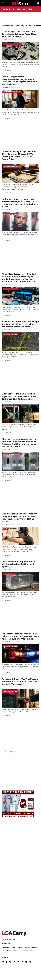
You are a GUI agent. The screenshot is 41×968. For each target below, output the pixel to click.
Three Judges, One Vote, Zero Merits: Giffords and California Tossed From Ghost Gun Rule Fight (19, 34)
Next (12, 751)
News (5, 529)
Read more (8, 70)
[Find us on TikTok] (22, 961)
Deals (9, 951)
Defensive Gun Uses (10, 214)
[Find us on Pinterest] (26, 962)
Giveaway (16, 951)
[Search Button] (38, 3)
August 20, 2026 (16, 402)
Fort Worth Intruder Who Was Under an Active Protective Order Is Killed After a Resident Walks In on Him (20, 681)
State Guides (6, 947)
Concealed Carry (9, 574)
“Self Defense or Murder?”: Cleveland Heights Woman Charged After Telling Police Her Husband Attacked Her (20, 636)
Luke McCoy (6, 39)
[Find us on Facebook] (6, 962)
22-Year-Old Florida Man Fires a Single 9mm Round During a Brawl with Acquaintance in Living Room (20, 324)
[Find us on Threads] (30, 961)
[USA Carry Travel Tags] (18, 804)
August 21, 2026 (16, 210)
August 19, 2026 (16, 569)
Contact (32, 951)
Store (3, 951)
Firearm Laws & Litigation (12, 44)
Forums (27, 947)
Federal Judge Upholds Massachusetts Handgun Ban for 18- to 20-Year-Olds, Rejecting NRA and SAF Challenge (19, 80)
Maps (13, 947)
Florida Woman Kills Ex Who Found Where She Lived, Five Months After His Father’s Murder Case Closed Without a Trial (20, 203)
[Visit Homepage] (20, 3)
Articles (20, 947)
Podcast (34, 947)
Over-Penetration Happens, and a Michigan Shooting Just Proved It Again (18, 564)
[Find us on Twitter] (14, 961)
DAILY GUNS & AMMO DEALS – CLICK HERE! (17, 9)
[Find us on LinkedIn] (18, 962)
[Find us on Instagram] (10, 962)
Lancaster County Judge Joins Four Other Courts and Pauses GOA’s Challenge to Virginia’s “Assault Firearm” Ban (19, 155)
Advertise (25, 951)
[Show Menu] (3, 3)
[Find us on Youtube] (3, 962)
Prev (5, 751)
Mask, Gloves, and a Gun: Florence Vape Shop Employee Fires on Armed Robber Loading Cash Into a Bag (19, 396)
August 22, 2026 (16, 39)
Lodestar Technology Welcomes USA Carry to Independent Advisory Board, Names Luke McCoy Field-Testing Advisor (20, 517)
